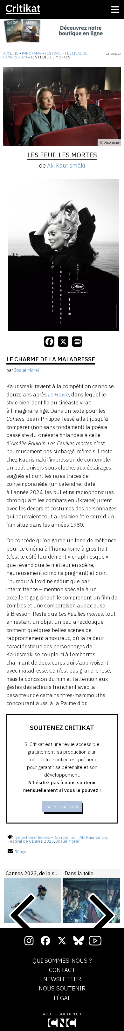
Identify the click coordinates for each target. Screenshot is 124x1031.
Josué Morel (67, 841)
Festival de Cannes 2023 (31, 841)
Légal (62, 998)
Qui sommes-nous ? (62, 960)
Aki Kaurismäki (66, 165)
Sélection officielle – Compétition (46, 837)
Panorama (31, 53)
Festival (53, 53)
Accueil (10, 53)
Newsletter (62, 979)
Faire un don (62, 806)
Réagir (20, 851)
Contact (62, 970)
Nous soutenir (62, 988)
